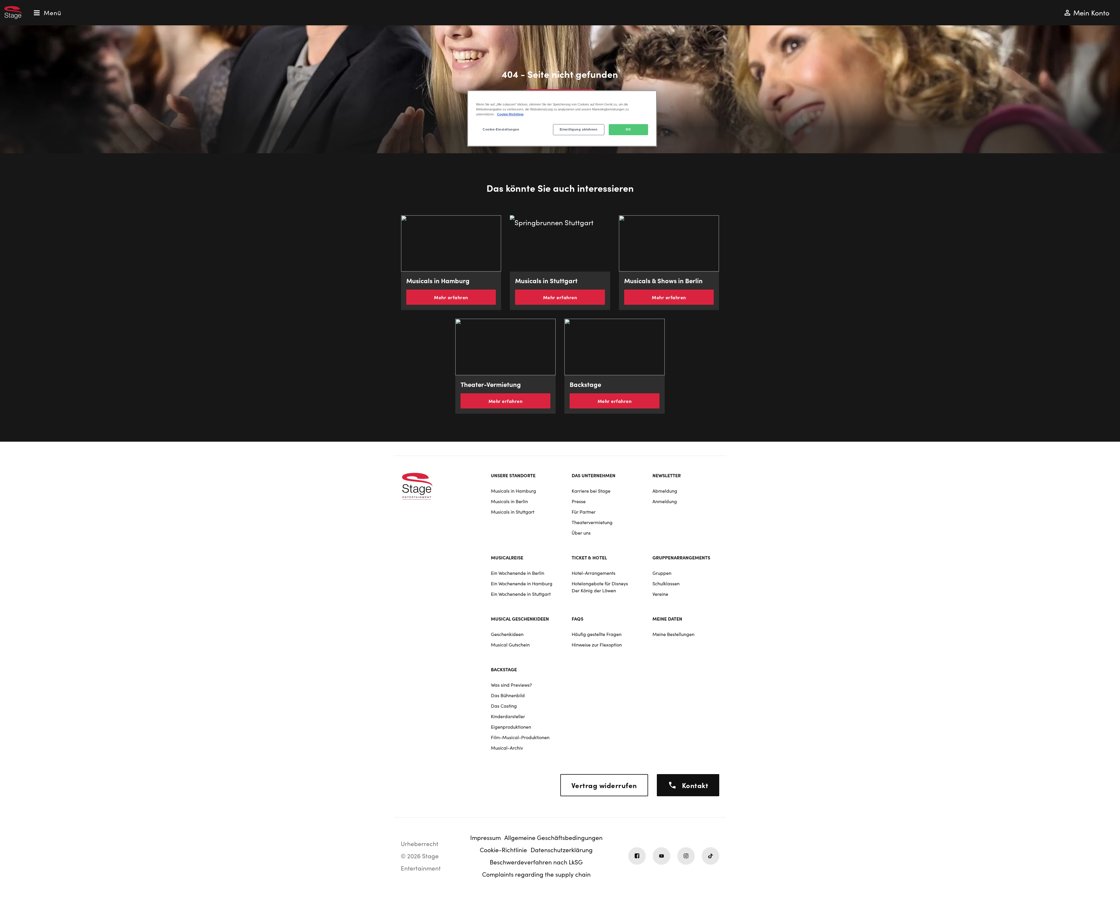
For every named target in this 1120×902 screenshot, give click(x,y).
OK (628, 129)
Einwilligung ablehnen (579, 129)
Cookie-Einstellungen (501, 129)
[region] (562, 118)
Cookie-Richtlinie (510, 114)
